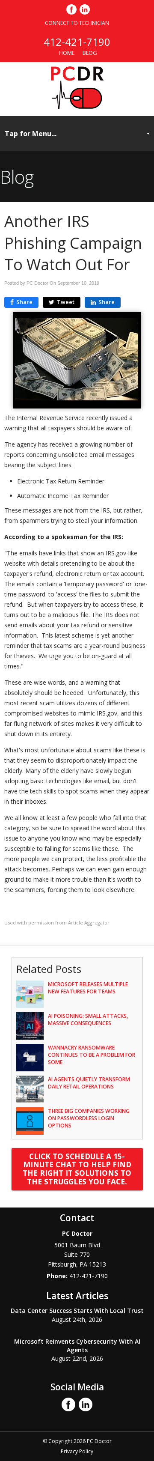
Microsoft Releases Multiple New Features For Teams (88, 988)
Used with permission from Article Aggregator (57, 922)
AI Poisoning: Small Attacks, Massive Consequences (88, 1019)
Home (67, 53)
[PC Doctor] (77, 106)
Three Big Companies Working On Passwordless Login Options (89, 1118)
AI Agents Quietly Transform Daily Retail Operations (89, 1083)
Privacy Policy (77, 1451)
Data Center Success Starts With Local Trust (77, 1310)
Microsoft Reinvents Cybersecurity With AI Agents (77, 1345)
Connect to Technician (77, 23)
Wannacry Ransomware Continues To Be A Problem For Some (91, 1055)
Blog (90, 53)
